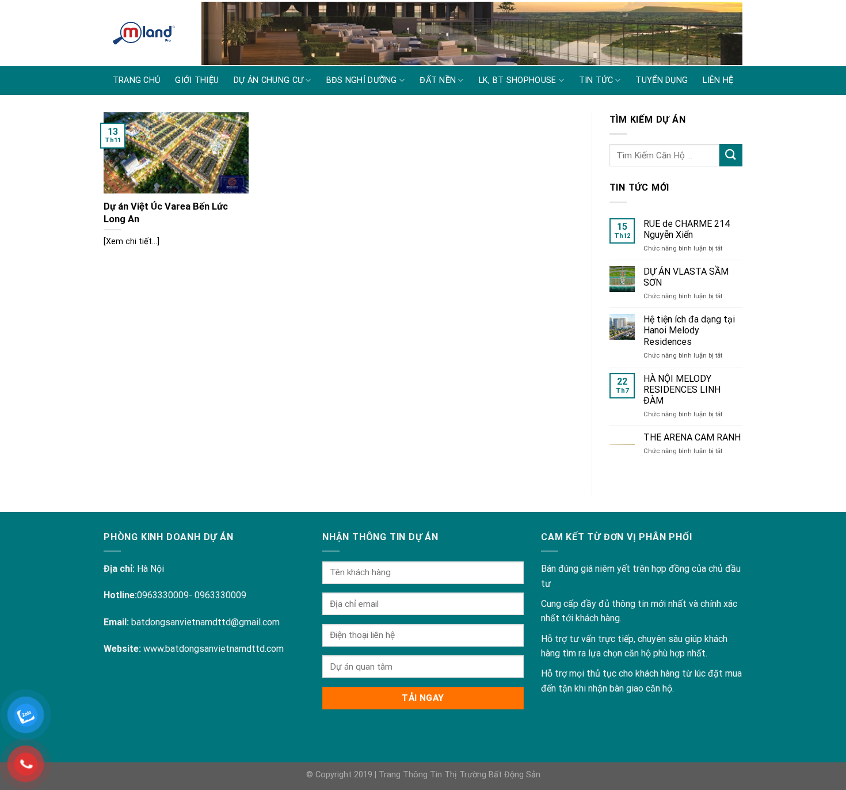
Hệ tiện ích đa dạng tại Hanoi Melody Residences (689, 330)
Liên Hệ (718, 80)
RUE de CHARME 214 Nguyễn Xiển (686, 229)
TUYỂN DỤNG (661, 80)
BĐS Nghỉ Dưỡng (361, 80)
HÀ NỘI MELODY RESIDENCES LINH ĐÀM (682, 389)
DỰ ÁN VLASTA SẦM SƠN (686, 277)
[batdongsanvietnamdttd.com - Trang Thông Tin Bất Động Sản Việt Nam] (144, 33)
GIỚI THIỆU (197, 80)
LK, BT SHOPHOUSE (518, 80)
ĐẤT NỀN (438, 80)
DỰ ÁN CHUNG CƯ (268, 80)
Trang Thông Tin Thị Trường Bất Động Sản (459, 775)
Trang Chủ (137, 80)
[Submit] (730, 155)
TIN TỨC (596, 80)
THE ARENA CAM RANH (692, 437)
